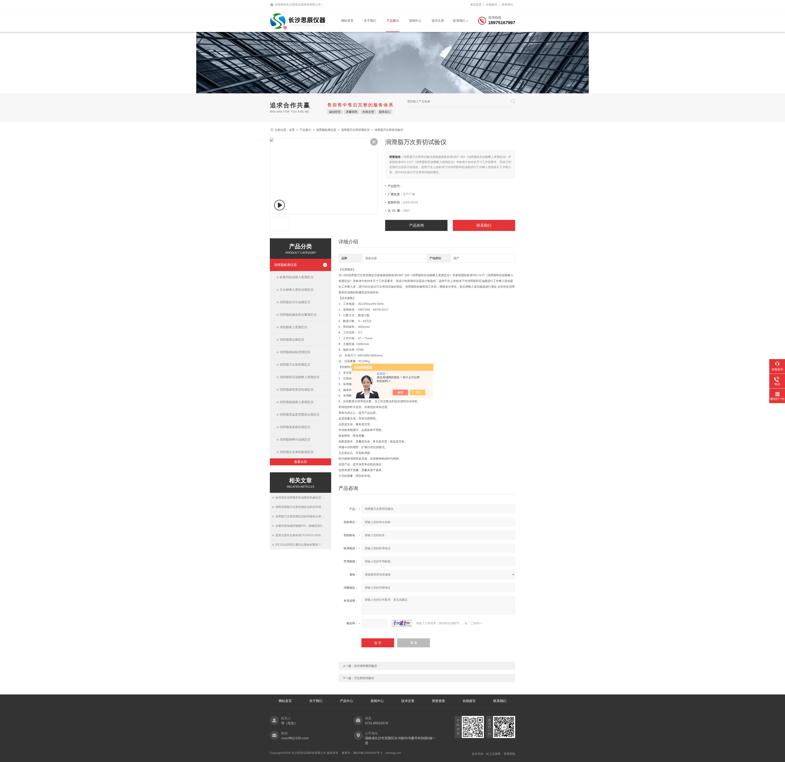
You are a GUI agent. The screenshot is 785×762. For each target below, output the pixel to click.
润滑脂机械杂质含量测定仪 (298, 314)
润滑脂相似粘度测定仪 (295, 352)
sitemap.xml (393, 752)
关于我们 (370, 20)
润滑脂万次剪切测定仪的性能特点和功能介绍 (303, 516)
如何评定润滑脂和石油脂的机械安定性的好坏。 (303, 497)
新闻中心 (415, 20)
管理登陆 (509, 753)
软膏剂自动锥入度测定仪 (296, 277)
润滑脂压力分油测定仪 (295, 302)
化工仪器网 (493, 753)
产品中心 (346, 701)
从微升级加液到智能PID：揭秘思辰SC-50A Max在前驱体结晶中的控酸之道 (303, 525)
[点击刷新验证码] (401, 623)
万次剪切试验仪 (364, 678)
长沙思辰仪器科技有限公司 (303, 4)
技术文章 (438, 20)
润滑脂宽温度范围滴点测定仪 (300, 414)
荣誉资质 (438, 701)
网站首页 (347, 20)
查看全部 (300, 462)
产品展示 (393, 20)
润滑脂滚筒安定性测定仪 (296, 389)
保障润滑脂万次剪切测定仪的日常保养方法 (302, 507)
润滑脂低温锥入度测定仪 (296, 402)
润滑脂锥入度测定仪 (293, 327)
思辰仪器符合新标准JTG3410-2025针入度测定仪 (303, 535)
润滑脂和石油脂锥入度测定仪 (300, 377)
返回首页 (476, 4)
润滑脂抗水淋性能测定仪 (296, 452)
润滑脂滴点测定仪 (292, 339)
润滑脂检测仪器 (326, 129)
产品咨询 (416, 225)
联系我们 (507, 4)
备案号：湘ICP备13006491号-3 (362, 752)
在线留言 (491, 4)
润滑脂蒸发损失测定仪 (295, 427)
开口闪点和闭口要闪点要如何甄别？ (298, 544)
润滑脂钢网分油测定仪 (295, 439)
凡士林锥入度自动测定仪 (296, 289)
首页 (292, 129)
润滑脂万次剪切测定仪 (355, 129)
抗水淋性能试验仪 (365, 665)
